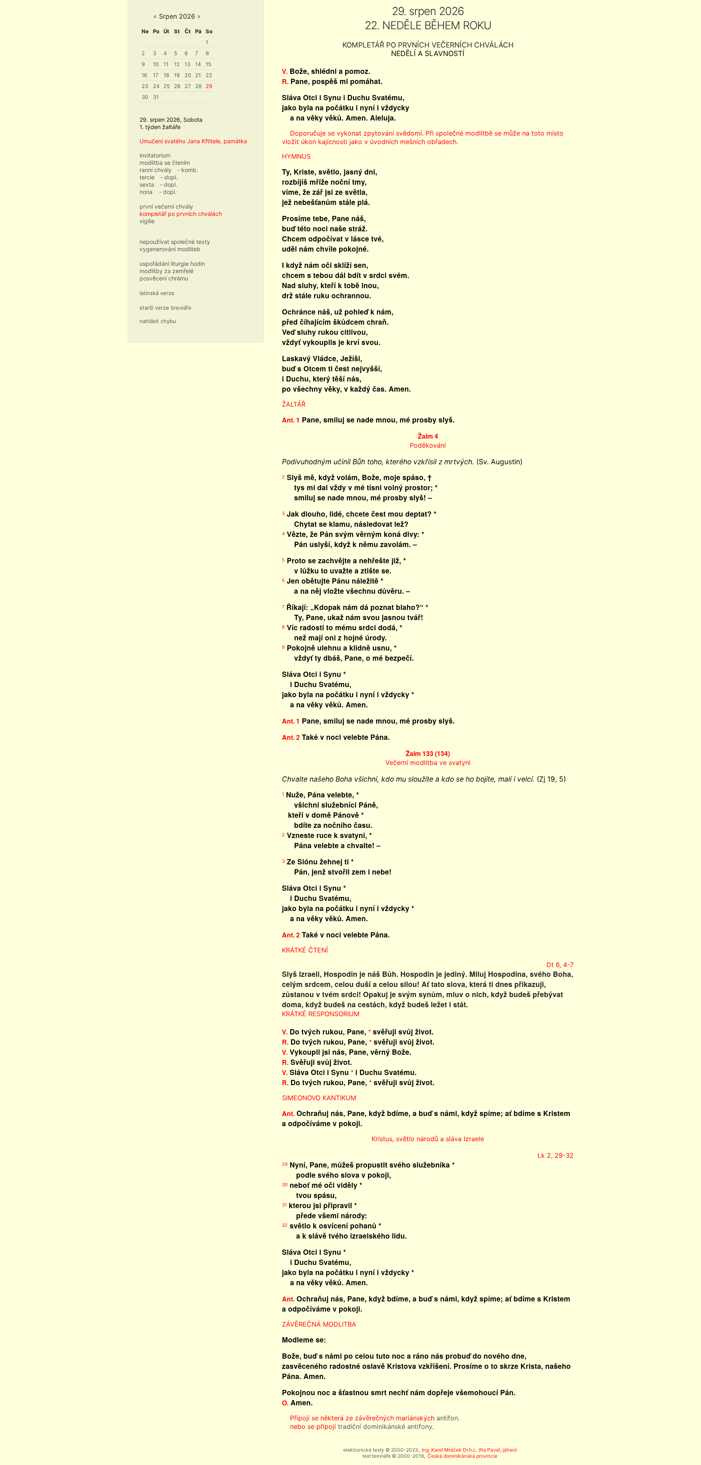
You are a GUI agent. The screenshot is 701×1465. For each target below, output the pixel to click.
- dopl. (169, 177)
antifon (447, 1418)
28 (198, 86)
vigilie (147, 221)
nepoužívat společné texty (175, 241)
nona (146, 191)
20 (188, 75)
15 (208, 64)
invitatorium (155, 155)
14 (198, 64)
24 (156, 86)
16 (144, 75)
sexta (147, 184)
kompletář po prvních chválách (181, 213)
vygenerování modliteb (170, 249)
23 (145, 86)
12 (177, 64)
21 (198, 75)
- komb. (187, 169)
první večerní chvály (166, 206)
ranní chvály (156, 169)
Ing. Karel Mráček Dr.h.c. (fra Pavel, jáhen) (469, 1450)
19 (177, 75)
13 (187, 64)
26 (177, 86)
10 (156, 64)
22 (209, 75)
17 (155, 75)
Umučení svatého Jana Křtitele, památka (193, 141)
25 (166, 86)
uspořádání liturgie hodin (172, 263)
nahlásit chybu (158, 321)
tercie (147, 177)
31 (156, 97)
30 (145, 97)
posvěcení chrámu (164, 278)
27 (188, 86)
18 (166, 75)
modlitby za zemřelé (167, 270)
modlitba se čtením (165, 162)
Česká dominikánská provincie (462, 1456)
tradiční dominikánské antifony (385, 1426)
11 (165, 64)
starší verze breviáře (165, 307)
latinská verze (157, 293)
